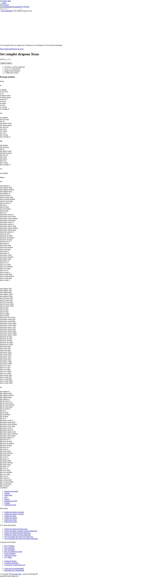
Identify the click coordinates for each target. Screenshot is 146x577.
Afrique (7, 493)
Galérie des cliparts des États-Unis (15, 529)
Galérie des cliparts (10, 518)
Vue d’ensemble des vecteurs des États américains (21, 538)
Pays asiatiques (9, 548)
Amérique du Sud (10, 555)
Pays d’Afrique (9, 546)
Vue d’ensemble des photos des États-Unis (18, 537)
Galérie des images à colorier (14, 514)
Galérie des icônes (10, 520)
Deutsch (26, 7)
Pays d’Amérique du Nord (13, 552)
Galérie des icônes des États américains (17, 535)
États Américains (7, 11)
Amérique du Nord (10, 501)
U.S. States (8, 557)
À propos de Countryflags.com (14, 565)
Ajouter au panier (6, 63)
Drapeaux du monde (11, 491)
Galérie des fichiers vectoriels (14, 512)
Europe (6, 499)
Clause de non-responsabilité (14, 568)
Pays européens (9, 550)
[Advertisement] (73, 28)
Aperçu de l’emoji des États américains (17, 533)
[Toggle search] (1, 3)
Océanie (7, 503)
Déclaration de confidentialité (14, 570)
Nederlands (7, 7)
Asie (5, 497)
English (17, 7)
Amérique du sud (10, 505)
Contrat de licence (10, 561)
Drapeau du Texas (17, 49)
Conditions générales (11, 563)
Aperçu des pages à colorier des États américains (20, 531)
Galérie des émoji (10, 516)
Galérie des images (10, 522)
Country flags (17, 574)
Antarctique (8, 495)
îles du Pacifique (9, 553)
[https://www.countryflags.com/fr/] (5, 1)
